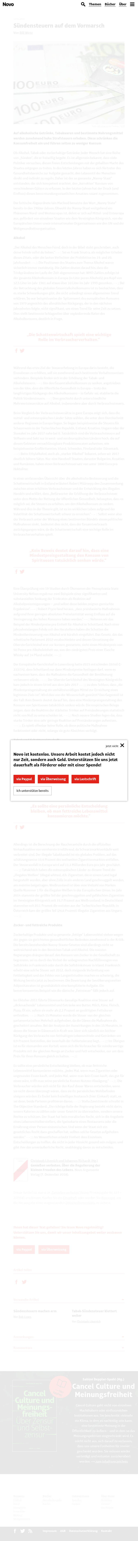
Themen (95, 4)
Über (122, 4)
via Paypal (24, 779)
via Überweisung (53, 779)
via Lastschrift (85, 779)
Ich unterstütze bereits (33, 791)
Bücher (110, 4)
